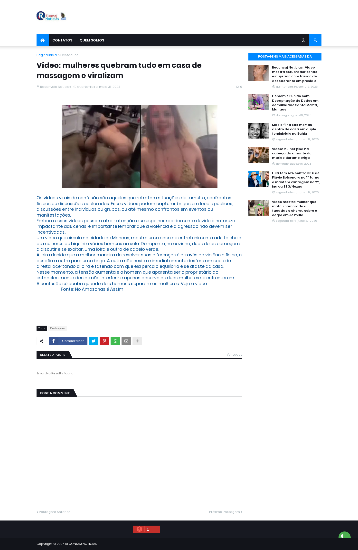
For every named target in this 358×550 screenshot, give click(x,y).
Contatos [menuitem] (62, 40)
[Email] (126, 341)
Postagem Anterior (54, 512)
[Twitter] (93, 341)
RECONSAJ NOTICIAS (81, 543)
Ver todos (234, 354)
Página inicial (47, 55)
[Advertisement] (232, 17)
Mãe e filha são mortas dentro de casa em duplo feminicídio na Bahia (294, 129)
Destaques (69, 55)
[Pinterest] (104, 341)
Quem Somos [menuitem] (92, 40)
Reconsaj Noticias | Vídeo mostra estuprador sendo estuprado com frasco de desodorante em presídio (294, 74)
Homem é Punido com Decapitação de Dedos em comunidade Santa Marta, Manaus (295, 103)
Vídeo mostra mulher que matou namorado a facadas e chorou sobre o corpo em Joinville (294, 209)
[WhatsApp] (115, 341)
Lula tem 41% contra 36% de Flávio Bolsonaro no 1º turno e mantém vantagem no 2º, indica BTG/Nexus (296, 180)
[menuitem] (43, 40)
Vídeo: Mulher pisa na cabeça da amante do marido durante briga (291, 153)
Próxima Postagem (224, 512)
